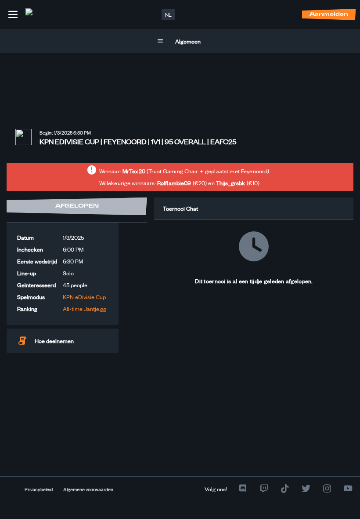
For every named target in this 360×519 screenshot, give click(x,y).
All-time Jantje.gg (84, 308)
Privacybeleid (39, 489)
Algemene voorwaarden (88, 489)
